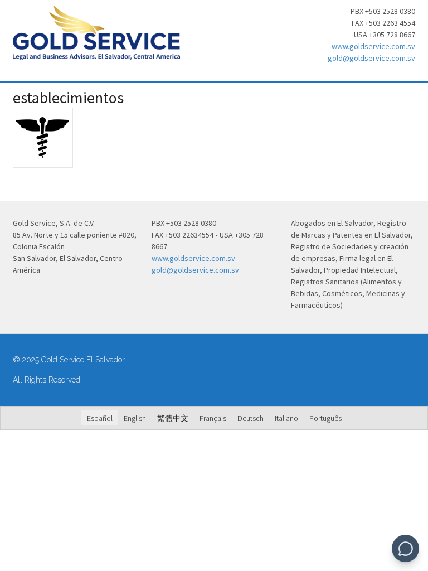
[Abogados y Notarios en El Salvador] (96, 54)
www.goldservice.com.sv (373, 46)
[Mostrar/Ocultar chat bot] (405, 548)
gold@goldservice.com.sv (371, 58)
